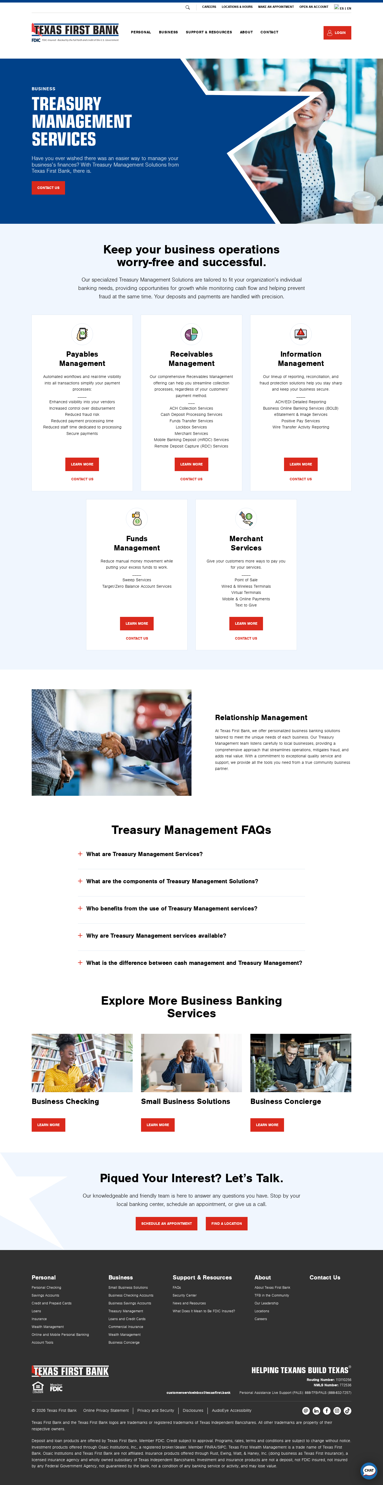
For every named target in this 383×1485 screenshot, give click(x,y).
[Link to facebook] (327, 1411)
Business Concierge (124, 1343)
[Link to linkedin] (316, 1411)
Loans (36, 1311)
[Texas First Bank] (70, 1371)
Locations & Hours (237, 7)
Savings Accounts (45, 1295)
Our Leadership (266, 1303)
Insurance (39, 1319)
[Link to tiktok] (347, 1411)
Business (121, 1277)
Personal (44, 1277)
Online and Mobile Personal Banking (60, 1335)
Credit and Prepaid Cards (51, 1303)
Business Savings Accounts (130, 1303)
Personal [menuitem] (141, 32)
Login (340, 33)
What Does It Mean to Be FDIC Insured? (204, 1311)
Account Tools (42, 1343)
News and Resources (189, 1303)
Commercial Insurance (126, 1327)
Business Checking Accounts (131, 1295)
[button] (369, 1471)
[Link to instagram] (337, 1411)
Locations (262, 1311)
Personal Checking (46, 1288)
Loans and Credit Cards (127, 1319)
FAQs (177, 1288)
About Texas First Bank (272, 1288)
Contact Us (325, 1277)
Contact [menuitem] (269, 32)
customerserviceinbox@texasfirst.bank (198, 1393)
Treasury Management (126, 1311)
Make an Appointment (276, 7)
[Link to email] (306, 1411)
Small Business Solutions (128, 1288)
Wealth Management (48, 1327)
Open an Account (313, 7)
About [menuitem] (246, 32)
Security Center (185, 1295)
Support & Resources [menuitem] (209, 32)
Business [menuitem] (168, 32)
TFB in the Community (272, 1295)
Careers (209, 7)
